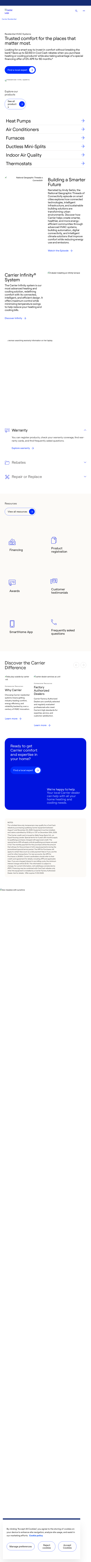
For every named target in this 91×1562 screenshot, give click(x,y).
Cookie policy (36, 1535)
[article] (18, 702)
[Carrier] (11, 11)
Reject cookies (47, 1546)
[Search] (76, 11)
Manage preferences (20, 1546)
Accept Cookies (67, 1546)
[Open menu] (84, 11)
